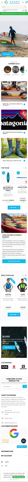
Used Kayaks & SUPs (14, 261)
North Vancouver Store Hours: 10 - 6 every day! (13, 13)
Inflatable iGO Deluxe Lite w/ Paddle (8, 188)
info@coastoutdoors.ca (10, 423)
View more (13, 207)
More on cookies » (14, 479)
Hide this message (18, 477)
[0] (26, 2)
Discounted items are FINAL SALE (10, 10)
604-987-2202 (8, 418)
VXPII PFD (8, 295)
